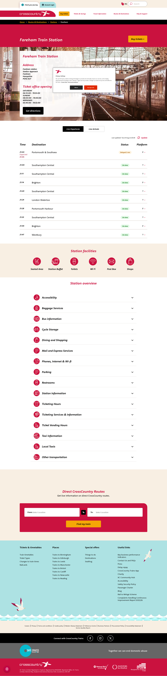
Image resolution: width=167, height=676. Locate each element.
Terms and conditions (45, 626)
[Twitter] (110, 638)
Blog (120, 591)
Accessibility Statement (133, 626)
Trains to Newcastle (60, 575)
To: (91, 512)
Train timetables (26, 554)
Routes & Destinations (37, 22)
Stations (53, 22)
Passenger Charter (125, 587)
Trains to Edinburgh (60, 558)
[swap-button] (83, 512)
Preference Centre (90, 626)
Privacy (34, 626)
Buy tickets (64, 14)
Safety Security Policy (127, 584)
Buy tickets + (137, 39)
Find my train (84, 523)
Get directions (33, 110)
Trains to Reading (59, 578)
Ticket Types (25, 558)
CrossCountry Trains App (128, 570)
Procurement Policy (118, 626)
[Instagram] (100, 638)
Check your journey (31, 5)
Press (120, 564)
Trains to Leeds (58, 561)
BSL (126, 4)
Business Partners (104, 626)
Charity (121, 574)
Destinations (90, 558)
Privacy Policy (64, 82)
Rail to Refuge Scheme (127, 594)
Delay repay (123, 567)
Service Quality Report (83, 628)
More (76, 87)
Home (22, 22)
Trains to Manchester (61, 565)
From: (30, 512)
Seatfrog (88, 561)
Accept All (90, 87)
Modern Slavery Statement (73, 626)
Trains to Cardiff (59, 571)
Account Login (49, 5)
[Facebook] (90, 638)
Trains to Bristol (59, 568)
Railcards (23, 565)
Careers (27, 626)
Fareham (64, 22)
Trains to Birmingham (61, 554)
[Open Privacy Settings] (7, 669)
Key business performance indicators (129, 555)
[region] (84, 80)
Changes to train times (29, 561)
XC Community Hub (126, 577)
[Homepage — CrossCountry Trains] (35, 13)
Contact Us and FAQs (127, 560)
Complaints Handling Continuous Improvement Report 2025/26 (132, 598)
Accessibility (123, 581)
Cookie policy (58, 626)
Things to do (90, 554)
